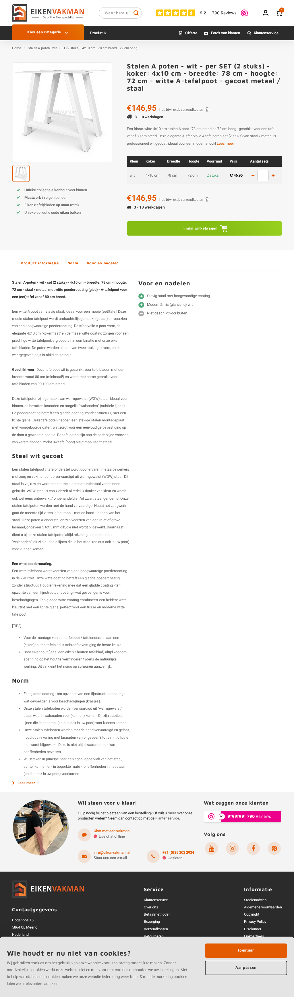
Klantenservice (266, 33)
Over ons (151, 907)
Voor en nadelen (103, 263)
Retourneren (154, 936)
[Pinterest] (274, 848)
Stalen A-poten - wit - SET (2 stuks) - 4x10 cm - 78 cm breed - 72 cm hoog (83, 48)
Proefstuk (98, 33)
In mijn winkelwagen (199, 228)
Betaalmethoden (157, 914)
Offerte (191, 33)
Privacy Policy (255, 921)
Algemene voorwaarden (263, 907)
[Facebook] (253, 848)
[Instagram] (232, 848)
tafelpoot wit (55, 369)
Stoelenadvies (255, 900)
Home (16, 48)
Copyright (251, 914)
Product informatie (40, 263)
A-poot (101, 325)
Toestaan (246, 950)
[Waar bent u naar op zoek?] (136, 13)
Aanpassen (246, 968)
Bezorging (152, 921)
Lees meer (225, 143)
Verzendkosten (156, 929)
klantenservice (167, 818)
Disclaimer (252, 929)
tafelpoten (29, 398)
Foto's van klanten (225, 33)
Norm (72, 263)
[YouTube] (211, 848)
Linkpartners (254, 936)
